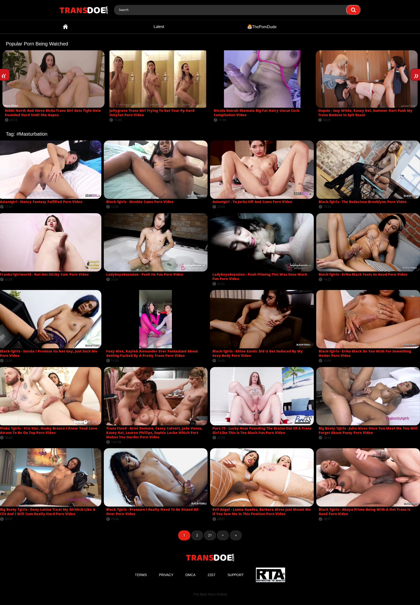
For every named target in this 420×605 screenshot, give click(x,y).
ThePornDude (264, 27)
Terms (141, 575)
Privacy (166, 575)
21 (210, 535)
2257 (211, 575)
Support (236, 575)
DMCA (190, 575)
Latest (159, 27)
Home (65, 26)
